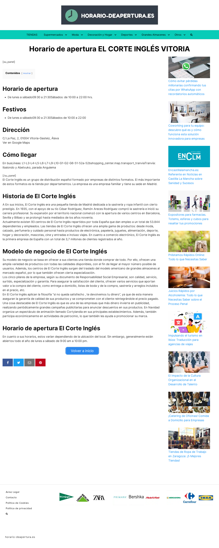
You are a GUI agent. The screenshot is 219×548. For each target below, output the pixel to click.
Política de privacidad (19, 508)
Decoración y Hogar (100, 34)
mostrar (27, 73)
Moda (75, 34)
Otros (178, 34)
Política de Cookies (17, 502)
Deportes (127, 34)
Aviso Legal (12, 492)
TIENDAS (31, 34)
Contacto (11, 497)
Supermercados (53, 34)
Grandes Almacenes (154, 34)
